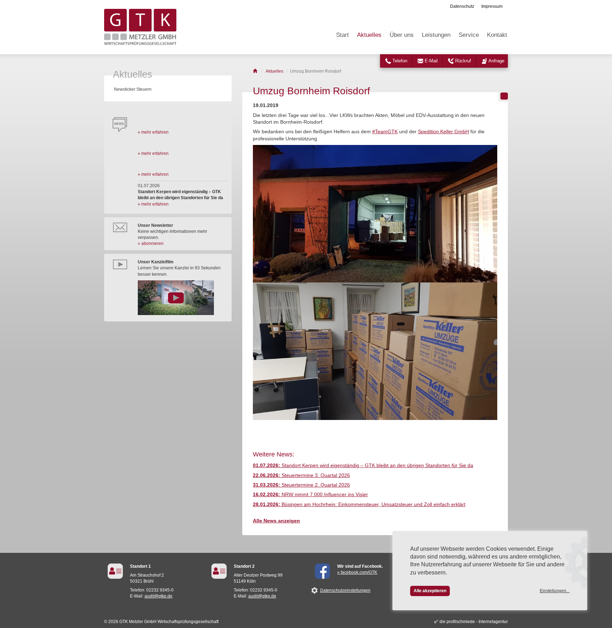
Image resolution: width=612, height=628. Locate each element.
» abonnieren (151, 243)
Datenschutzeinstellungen (345, 590)
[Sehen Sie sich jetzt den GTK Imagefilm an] (183, 297)
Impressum (492, 6)
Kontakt (497, 35)
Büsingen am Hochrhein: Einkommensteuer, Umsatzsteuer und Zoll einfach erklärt (359, 504)
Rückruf (463, 60)
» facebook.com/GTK (357, 572)
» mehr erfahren (153, 132)
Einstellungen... (555, 590)
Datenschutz (462, 6)
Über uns (402, 35)
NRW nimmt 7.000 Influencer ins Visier (310, 494)
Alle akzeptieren (430, 590)
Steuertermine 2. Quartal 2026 (301, 485)
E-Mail (431, 60)
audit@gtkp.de (158, 596)
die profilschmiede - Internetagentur (474, 621)
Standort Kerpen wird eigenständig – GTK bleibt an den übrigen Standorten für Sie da (363, 465)
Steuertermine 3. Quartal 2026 (301, 475)
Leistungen (436, 35)
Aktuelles (369, 35)
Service (469, 35)
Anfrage (496, 60)
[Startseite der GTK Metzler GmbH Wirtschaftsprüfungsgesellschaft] (255, 71)
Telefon (399, 60)
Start (342, 35)
